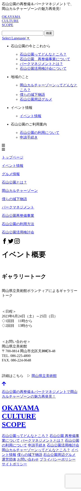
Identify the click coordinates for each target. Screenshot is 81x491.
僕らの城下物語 (32, 94)
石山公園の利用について (39, 133)
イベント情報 (30, 116)
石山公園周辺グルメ (59, 455)
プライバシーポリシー (58, 459)
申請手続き (29, 137)
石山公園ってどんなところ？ (43, 54)
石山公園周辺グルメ (36, 99)
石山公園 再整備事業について (45, 59)
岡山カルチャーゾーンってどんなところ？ (36, 450)
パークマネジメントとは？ (41, 64)
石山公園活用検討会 (63, 445)
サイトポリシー (14, 464)
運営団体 (9, 459)
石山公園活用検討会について (43, 68)
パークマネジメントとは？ (42, 440)
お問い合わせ (28, 459)
